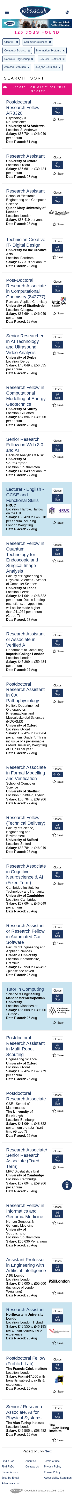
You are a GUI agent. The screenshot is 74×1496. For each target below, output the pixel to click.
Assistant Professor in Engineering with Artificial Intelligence (26, 1265)
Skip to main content (16, 3)
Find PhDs (8, 1466)
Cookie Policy (52, 1472)
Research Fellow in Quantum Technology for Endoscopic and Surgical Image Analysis (25, 557)
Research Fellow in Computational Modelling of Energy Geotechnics (26, 396)
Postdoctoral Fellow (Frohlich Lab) (25, 1361)
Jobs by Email (10, 1477)
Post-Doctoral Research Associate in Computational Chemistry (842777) (26, 289)
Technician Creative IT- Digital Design (25, 242)
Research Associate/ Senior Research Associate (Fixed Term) (26, 1158)
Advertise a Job (11, 1483)
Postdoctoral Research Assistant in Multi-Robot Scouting (25, 1046)
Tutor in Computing (25, 989)
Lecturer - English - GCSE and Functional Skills (25, 495)
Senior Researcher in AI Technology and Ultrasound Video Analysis (24, 344)
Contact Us (32, 1466)
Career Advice (10, 1472)
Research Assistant (25, 156)
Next (48, 1451)
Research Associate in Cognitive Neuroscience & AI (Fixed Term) (26, 874)
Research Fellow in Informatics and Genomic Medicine (25, 1211)
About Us (31, 1461)
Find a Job (8, 1461)
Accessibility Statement (58, 1477)
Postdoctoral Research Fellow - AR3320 (24, 107)
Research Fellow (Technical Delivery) (25, 820)
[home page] (35, 17)
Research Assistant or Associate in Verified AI (25, 639)
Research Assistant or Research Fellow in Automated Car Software (25, 934)
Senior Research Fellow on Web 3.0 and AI (24, 445)
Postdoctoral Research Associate (26, 1096)
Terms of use (52, 1461)
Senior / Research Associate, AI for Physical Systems (24, 1412)
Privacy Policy (52, 1466)
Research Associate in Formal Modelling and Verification (26, 773)
